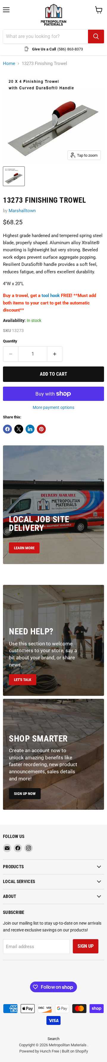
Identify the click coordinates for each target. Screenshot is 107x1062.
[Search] (96, 36)
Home (9, 63)
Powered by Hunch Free (39, 1051)
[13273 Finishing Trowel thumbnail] (13, 176)
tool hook (51, 295)
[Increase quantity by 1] (54, 354)
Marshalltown (22, 210)
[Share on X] (18, 429)
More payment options (53, 407)
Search (53, 1038)
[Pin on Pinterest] (41, 429)
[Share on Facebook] (7, 429)
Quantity (10, 341)
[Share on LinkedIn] (30, 429)
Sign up (86, 946)
